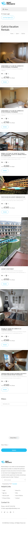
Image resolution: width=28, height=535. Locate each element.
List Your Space (7, 17)
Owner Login (6, 14)
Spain (17, 33)
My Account (5, 495)
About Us (17, 490)
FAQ (16, 493)
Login (3, 490)
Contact (17, 498)
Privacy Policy (6, 498)
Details (5, 82)
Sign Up (4, 493)
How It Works (19, 495)
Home (11, 33)
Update (14, 450)
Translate (14, 484)
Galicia (23, 33)
